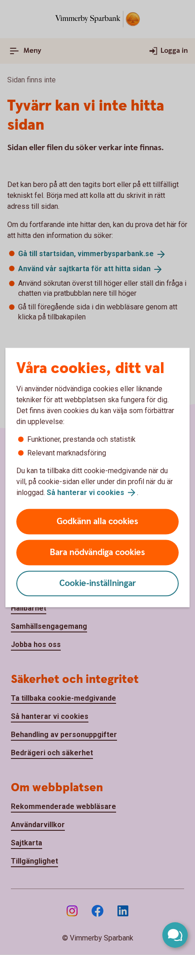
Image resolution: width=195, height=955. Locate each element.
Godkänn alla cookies (97, 521)
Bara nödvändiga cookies (97, 552)
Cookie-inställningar (97, 583)
